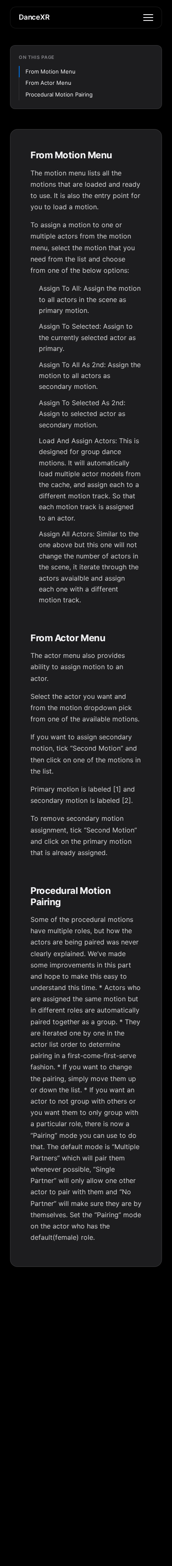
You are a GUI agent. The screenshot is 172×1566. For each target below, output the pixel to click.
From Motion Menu (50, 71)
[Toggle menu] (148, 17)
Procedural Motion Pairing (59, 94)
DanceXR (34, 17)
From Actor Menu (48, 82)
